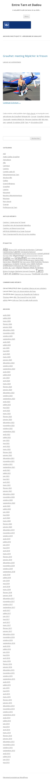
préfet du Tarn (9, 267)
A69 (4, 154)
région (19, 267)
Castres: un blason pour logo (14, 228)
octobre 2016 (8, 640)
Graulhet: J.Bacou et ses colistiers (34, 288)
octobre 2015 (8, 676)
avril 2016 (6, 658)
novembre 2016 (9, 637)
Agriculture (7, 160)
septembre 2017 (9, 607)
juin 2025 (6, 348)
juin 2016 (6, 652)
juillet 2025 (7, 345)
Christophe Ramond (28, 252)
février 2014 (7, 736)
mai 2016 (6, 655)
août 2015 (6, 682)
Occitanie (15, 264)
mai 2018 (6, 583)
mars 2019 (7, 554)
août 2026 (6, 315)
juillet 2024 (7, 375)
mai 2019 (6, 548)
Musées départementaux (12, 195)
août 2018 (6, 574)
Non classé (31, 113)
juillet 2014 (7, 721)
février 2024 (7, 387)
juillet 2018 (7, 577)
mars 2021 (7, 485)
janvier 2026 (7, 327)
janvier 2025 (7, 360)
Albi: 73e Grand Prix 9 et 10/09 (25, 297)
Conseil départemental (29, 253)
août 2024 (6, 372)
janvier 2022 (7, 455)
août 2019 (6, 539)
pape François (37, 263)
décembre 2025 (8, 330)
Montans (45, 262)
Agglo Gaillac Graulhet (11, 157)
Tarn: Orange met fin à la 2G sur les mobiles (19, 234)
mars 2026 (7, 321)
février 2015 (7, 700)
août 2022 (6, 434)
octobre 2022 (8, 428)
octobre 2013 (8, 747)
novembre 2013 (9, 744)
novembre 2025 (9, 333)
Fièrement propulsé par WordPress (15, 777)
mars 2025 (7, 357)
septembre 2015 (9, 679)
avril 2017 (6, 622)
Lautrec (6, 189)
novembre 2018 (9, 566)
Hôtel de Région (37, 258)
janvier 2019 (7, 560)
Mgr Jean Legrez (25, 262)
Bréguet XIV (26, 116)
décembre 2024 (8, 363)
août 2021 (6, 470)
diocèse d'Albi (7, 255)
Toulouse (36, 273)
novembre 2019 (9, 533)
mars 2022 (7, 449)
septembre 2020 (9, 503)
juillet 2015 (7, 685)
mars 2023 (7, 413)
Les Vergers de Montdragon (24, 260)
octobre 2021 (8, 464)
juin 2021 (6, 476)
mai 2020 (6, 515)
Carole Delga (8, 252)
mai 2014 (6, 727)
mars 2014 (7, 733)
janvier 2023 (7, 419)
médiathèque (7, 264)
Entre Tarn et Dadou (26, 5)
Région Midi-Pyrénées (33, 267)
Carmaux (6, 166)
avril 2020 (6, 518)
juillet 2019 (7, 542)
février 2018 (7, 592)
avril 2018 (6, 586)
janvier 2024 (7, 390)
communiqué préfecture (12, 253)
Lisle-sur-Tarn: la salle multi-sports (25, 300)
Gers (12, 258)
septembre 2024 (9, 369)
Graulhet (40, 116)
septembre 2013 (9, 750)
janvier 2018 (7, 595)
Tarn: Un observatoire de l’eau (24, 291)
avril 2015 (6, 694)
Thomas (6, 297)
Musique (6, 198)
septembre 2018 (9, 572)
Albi (4, 163)
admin (5, 300)
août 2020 (6, 506)
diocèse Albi (7, 177)
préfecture (8, 265)
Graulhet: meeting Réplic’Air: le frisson (25, 56)
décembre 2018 (8, 563)
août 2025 (6, 342)
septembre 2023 (9, 399)
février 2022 (7, 452)
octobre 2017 (8, 604)
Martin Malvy (7, 262)
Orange (6, 204)
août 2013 (6, 753)
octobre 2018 (8, 569)
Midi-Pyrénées (36, 262)
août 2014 (6, 718)
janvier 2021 (7, 491)
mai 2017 (6, 619)
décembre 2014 (8, 706)
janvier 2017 (7, 631)
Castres (6, 169)
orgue (28, 264)
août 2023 (6, 402)
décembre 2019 (8, 530)
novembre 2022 (9, 425)
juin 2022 (6, 440)
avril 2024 (6, 381)
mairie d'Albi (39, 260)
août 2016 (6, 646)
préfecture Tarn (34, 266)
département (18, 255)
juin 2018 (6, 580)
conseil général (43, 253)
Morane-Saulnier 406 (33, 119)
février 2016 (7, 664)
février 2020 (7, 524)
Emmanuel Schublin (31, 255)
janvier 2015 (7, 703)
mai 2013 (6, 762)
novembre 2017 (9, 601)
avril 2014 (6, 730)
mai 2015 (6, 691)
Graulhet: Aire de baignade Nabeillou (17, 225)
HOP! (29, 258)
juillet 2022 (7, 437)
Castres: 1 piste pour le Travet (14, 222)
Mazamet (6, 192)
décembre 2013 (8, 741)
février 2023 (7, 416)
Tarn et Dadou (11, 273)
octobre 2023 (8, 396)
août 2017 (6, 610)
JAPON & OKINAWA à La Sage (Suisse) (17, 231)
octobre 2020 (8, 500)
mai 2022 (6, 443)
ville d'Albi (44, 274)
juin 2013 (6, 759)
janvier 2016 (7, 667)
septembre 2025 (9, 339)
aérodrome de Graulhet (12, 116)
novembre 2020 (9, 497)
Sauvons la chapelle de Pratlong (27, 294)
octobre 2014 (8, 712)
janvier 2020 (7, 527)
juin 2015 (6, 688)
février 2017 (7, 628)
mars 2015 (7, 697)
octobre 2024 (8, 366)
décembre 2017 (8, 598)
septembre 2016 (9, 643)
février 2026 (7, 324)
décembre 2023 (8, 393)
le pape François (9, 260)
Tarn (26, 122)
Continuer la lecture (12, 103)
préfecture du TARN (20, 265)
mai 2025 (6, 351)
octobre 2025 (8, 336)
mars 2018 (7, 589)
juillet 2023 (7, 404)
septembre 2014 (9, 715)
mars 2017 (7, 625)
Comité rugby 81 (9, 171)
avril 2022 (6, 446)
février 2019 (7, 557)
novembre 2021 (9, 461)
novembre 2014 (9, 709)
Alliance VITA (13, 250)
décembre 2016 (8, 634)
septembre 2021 (9, 467)
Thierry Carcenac (25, 274)
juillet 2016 (7, 649)
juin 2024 (6, 378)
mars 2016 (7, 661)
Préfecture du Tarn (10, 207)
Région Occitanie (9, 271)
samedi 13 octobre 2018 (15, 122)
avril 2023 (6, 410)
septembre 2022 (9, 431)
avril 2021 (6, 482)
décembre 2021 (8, 458)
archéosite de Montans (26, 250)
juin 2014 (6, 724)
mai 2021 (6, 479)
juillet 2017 (7, 613)
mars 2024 (7, 384)
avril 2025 (6, 354)
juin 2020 (6, 512)
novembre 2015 (9, 673)
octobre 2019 (8, 536)
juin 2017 (6, 616)
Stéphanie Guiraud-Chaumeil (25, 271)
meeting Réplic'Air (18, 119)
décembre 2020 (8, 494)
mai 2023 (6, 407)
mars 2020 (7, 521)
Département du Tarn (11, 174)
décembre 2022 (8, 422)
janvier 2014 (7, 739)
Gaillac (5, 180)
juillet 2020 (7, 509)
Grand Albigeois (9, 183)
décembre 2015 (8, 670)
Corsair (33, 116)
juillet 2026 (7, 318)
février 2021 (7, 488)
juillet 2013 (7, 756)
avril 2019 (6, 551)
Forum (40, 255)
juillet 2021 (7, 473)
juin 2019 (6, 545)
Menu (26, 16)
